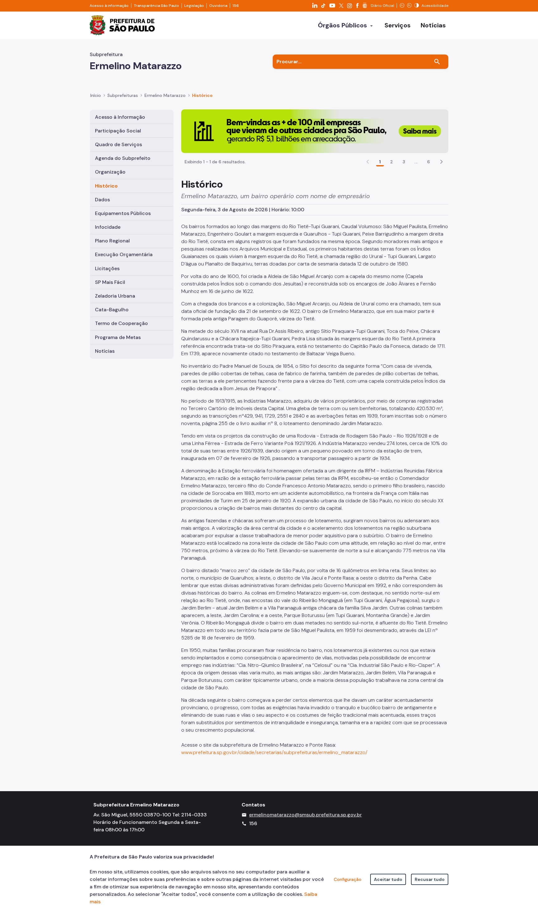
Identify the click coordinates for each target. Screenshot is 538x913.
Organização (110, 172)
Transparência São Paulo (156, 5)
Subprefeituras (122, 95)
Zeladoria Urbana (115, 296)
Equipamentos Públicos (123, 213)
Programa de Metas (118, 337)
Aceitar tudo (388, 879)
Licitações (107, 268)
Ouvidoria (218, 5)
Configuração (347, 879)
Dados (102, 199)
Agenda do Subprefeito (122, 158)
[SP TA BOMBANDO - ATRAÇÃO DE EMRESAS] (314, 130)
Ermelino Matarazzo (165, 95)
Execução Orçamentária (124, 254)
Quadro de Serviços (118, 144)
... (416, 162)
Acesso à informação (109, 5)
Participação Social (118, 130)
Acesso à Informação (120, 117)
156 (236, 5)
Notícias (105, 351)
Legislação (194, 5)
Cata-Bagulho (112, 309)
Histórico (202, 95)
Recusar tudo (430, 879)
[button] (441, 162)
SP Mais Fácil (110, 282)
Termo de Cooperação (121, 323)
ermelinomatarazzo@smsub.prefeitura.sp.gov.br (305, 814)
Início (95, 95)
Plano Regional (112, 240)
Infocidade (107, 227)
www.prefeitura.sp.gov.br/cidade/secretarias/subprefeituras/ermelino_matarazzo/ (274, 752)
